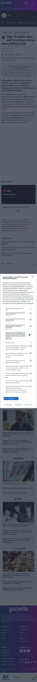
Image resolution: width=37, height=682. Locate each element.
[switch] (30, 313)
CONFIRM (11, 398)
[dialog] (18, 341)
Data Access (18, 405)
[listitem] (18, 309)
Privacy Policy (29, 405)
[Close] (33, 277)
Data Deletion (8, 405)
